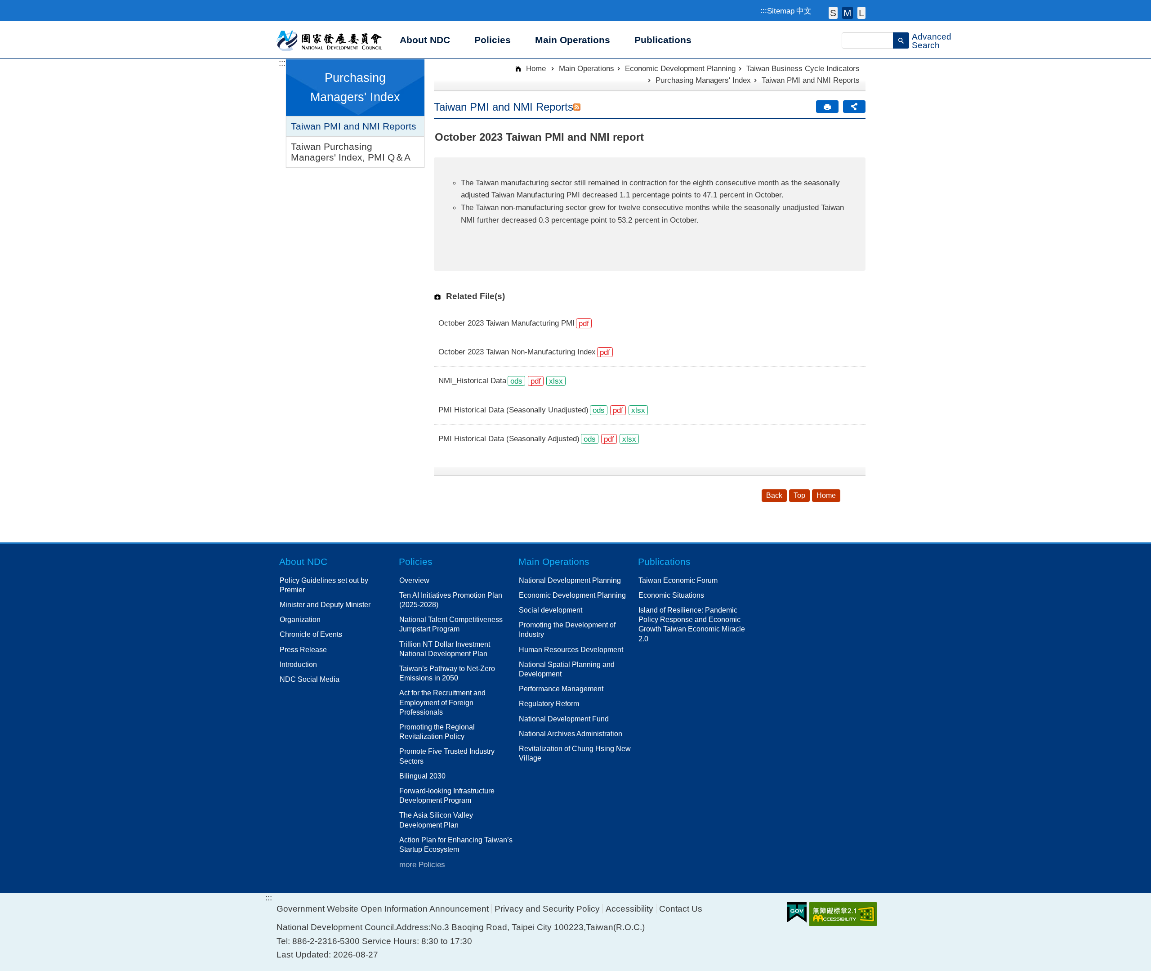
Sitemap (780, 10)
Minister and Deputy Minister (325, 604)
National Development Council (330, 40)
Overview (414, 580)
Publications (664, 561)
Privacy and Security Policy (547, 908)
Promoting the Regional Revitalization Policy (437, 731)
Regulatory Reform (549, 703)
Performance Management (561, 689)
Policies (416, 561)
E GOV (797, 912)
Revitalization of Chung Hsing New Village (575, 753)
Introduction (298, 664)
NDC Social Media (309, 679)
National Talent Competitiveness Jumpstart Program (451, 624)
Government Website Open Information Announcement (383, 908)
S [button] (833, 13)
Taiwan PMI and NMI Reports (353, 126)
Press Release (303, 649)
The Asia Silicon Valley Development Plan (436, 819)
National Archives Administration (570, 733)
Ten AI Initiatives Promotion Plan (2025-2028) (450, 600)
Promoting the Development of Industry (567, 629)
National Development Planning (570, 580)
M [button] (847, 13)
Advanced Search (931, 41)
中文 (804, 10)
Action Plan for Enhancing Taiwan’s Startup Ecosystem (456, 844)
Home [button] (826, 495)
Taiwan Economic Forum (678, 580)
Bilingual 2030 (422, 776)
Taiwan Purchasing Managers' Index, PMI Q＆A (350, 151)
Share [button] (854, 106)
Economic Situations (671, 595)
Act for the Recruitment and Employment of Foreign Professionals (442, 702)
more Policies (422, 864)
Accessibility (629, 908)
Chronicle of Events (311, 634)
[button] (901, 40)
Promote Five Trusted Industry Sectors (447, 756)
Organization (300, 619)
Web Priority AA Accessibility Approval (843, 914)
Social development (550, 610)
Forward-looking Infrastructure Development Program (447, 795)
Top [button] (799, 495)
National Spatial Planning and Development (567, 669)
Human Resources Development (571, 649)
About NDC (303, 561)
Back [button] (774, 495)
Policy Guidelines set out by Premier (324, 585)
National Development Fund (564, 719)
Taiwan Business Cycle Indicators (803, 68)
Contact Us (680, 908)
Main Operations (586, 68)
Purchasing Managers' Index (703, 80)
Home (535, 68)
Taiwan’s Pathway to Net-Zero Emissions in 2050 (447, 673)
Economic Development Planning (680, 68)
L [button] (861, 13)
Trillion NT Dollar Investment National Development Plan (444, 649)
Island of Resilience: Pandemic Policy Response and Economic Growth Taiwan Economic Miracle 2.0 (691, 624)
